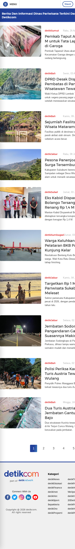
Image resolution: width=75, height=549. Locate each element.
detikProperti (55, 513)
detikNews (54, 479)
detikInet (53, 491)
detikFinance (55, 487)
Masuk (68, 4)
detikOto (53, 508)
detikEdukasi (55, 483)
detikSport (53, 500)
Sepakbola (53, 504)
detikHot (52, 496)
